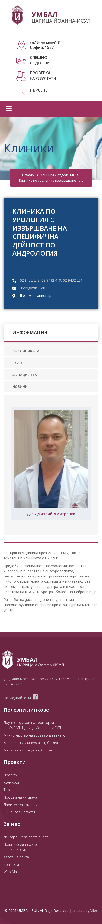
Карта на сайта (16, 857)
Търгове (11, 789)
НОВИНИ (20, 386)
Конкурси (11, 782)
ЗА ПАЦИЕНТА (24, 374)
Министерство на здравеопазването (34, 735)
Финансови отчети (19, 812)
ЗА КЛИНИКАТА (25, 350)
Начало (28, 175)
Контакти (11, 864)
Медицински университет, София (31, 742)
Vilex (94, 910)
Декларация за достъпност (26, 837)
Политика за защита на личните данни (20, 847)
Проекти (11, 775)
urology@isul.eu (32, 288)
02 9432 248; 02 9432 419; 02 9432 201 (51, 280)
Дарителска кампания (21, 804)
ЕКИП (17, 362)
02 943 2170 (14, 684)
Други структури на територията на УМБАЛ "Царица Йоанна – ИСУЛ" (33, 725)
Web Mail (11, 871)
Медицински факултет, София (28, 750)
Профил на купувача (20, 797)
